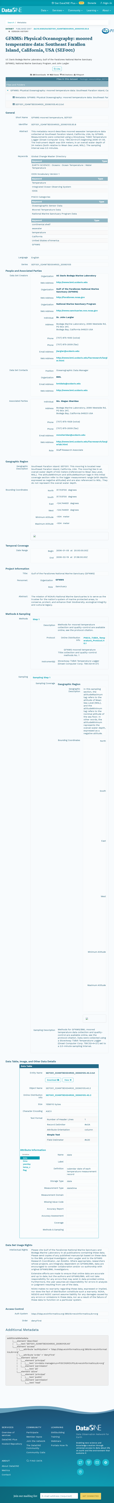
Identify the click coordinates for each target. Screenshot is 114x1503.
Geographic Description (22, 467)
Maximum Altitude (44, 524)
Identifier (23, 124)
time (25, 1161)
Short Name (22, 117)
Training (55, 1436)
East (51, 504)
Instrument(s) (48, 661)
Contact (6, 1474)
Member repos (34, 1436)
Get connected (91, 1496)
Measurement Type (54, 1188)
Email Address (46, 351)
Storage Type (57, 1181)
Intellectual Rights (18, 1250)
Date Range (22, 550)
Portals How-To (59, 1445)
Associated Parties (18, 401)
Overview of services (8, 1434)
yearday (27, 1164)
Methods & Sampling (53, 1229)
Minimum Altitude (45, 517)
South (51, 497)
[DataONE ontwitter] (80, 1462)
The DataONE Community (33, 1446)
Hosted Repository (12, 1443)
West (51, 510)
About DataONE (10, 1466)
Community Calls (35, 1452)
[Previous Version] (9, 31)
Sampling (23, 677)
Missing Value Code (54, 1202)
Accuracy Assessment (53, 1216)
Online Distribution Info (70, 638)
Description (49, 625)
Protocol (51, 637)
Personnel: (22, 580)
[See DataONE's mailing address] (80, 1471)
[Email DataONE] (97, 1462)
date (25, 1158)
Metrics (6, 1470)
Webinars (56, 1441)
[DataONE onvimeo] (88, 1462)
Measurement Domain (52, 1195)
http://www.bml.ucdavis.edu (72, 282)
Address (49, 324)
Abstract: (23, 596)
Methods (23, 618)
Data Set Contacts (18, 370)
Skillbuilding (58, 1432)
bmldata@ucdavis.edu (68, 383)
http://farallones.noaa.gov (70, 297)
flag (25, 1170)
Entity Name (36, 1073)
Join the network (35, 1441)
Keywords (23, 156)
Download (51, 1080)
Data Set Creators (19, 275)
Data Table (26, 1066)
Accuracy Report (55, 1209)
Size (40, 1104)
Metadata (21, 22)
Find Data (36, 1460)
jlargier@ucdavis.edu (67, 351)
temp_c (26, 1167)
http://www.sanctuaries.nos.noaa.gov (77, 310)
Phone (50, 338)
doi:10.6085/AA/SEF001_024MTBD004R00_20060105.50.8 (61, 29)
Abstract (23, 131)
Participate (32, 1432)
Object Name (35, 1088)
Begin (51, 551)
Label (61, 1161)
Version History (20, 31)
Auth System (21, 1313)
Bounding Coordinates (17, 490)
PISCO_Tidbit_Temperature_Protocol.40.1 (94, 640)
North (51, 490)
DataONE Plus (9, 1439)
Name (61, 1154)
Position (49, 371)
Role (51, 450)
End (52, 557)
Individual (49, 318)
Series (24, 264)
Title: (25, 573)
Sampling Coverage (45, 683)
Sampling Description (44, 1030)
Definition (59, 1168)
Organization (47, 276)
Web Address (47, 283)
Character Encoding (32, 1111)
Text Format (36, 1118)
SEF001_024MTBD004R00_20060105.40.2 (68, 1095)
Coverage (59, 1222)
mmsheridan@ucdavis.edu (70, 435)
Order (25, 1320)
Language (23, 257)
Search (11, 22)
